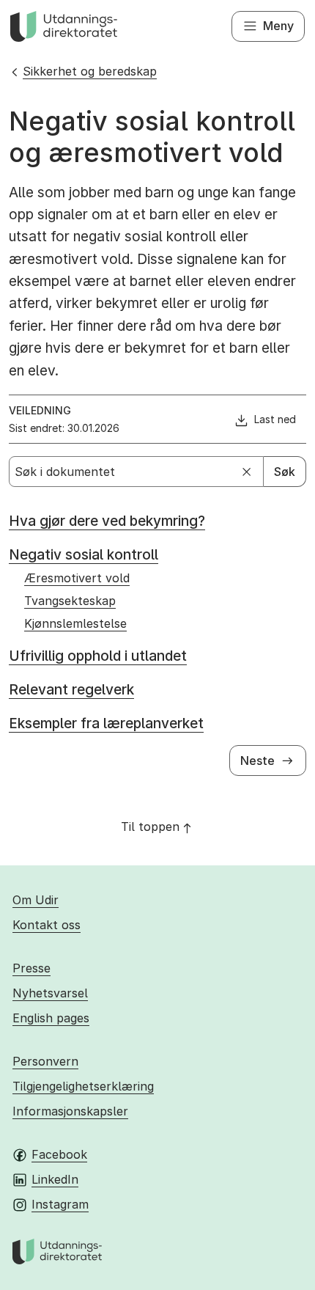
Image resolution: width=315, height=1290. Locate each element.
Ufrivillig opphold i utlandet (98, 656)
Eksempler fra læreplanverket (106, 723)
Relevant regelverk (71, 689)
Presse (31, 968)
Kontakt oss (46, 924)
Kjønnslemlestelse (75, 623)
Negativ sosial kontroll (83, 554)
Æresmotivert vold (77, 578)
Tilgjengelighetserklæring (83, 1086)
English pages (50, 1018)
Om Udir (35, 900)
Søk (284, 471)
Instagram (60, 1204)
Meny (278, 25)
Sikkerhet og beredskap (90, 71)
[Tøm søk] (247, 471)
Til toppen (150, 826)
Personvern (45, 1061)
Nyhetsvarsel (50, 993)
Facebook (59, 1154)
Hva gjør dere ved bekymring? (107, 521)
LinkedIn (55, 1179)
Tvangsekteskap (70, 600)
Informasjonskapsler (70, 1111)
